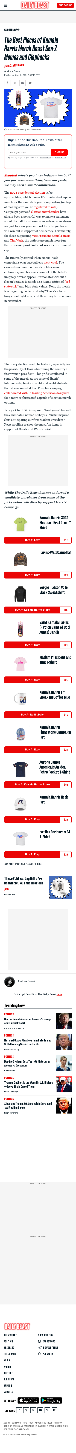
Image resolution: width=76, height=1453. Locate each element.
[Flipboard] (54, 1411)
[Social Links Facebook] (19, 1411)
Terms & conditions (57, 1426)
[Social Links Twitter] (26, 1411)
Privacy (58, 1423)
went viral (50, 262)
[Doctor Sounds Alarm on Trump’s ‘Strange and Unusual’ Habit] (64, 1028)
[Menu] (8, 5)
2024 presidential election (27, 192)
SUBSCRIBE (65, 5)
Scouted (8, 1392)
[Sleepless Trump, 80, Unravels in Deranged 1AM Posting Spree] (64, 1112)
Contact (16, 1423)
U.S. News (9, 1379)
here (59, 994)
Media (7, 1360)
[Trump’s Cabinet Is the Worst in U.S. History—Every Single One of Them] (64, 1091)
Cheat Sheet (10, 1335)
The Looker (10, 1354)
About (7, 1423)
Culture (8, 1373)
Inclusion (41, 1426)
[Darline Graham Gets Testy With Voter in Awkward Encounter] (64, 1070)
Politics (8, 1341)
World (7, 1367)
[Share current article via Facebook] (7, 83)
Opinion (8, 1385)
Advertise (40, 1423)
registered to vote (45, 207)
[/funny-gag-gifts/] (60, 887)
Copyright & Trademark (16, 1429)
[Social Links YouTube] (40, 1411)
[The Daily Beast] (35, 5)
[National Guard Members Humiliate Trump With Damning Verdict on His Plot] (64, 1049)
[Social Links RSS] (47, 1411)
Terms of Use (45, 158)
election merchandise (45, 211)
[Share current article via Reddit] (30, 83)
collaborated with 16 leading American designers (36, 393)
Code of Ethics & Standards (19, 1426)
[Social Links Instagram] (33, 1411)
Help (50, 1423)
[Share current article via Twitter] (15, 83)
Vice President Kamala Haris (51, 235)
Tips (24, 1423)
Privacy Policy (60, 158)
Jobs (31, 1423)
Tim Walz (16, 240)
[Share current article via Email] (22, 83)
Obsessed (9, 1347)
